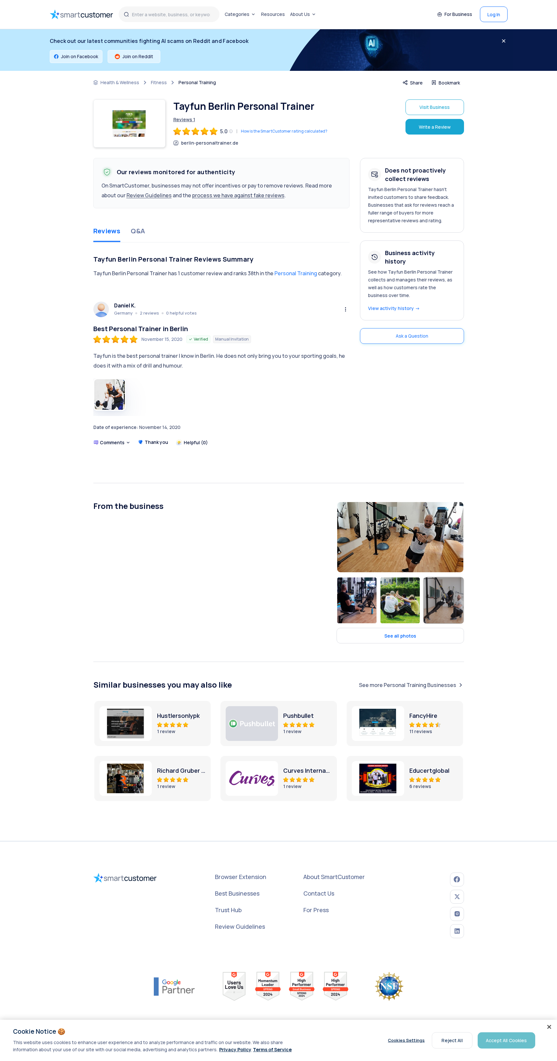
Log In (493, 14)
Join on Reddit (138, 56)
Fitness (159, 82)
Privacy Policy (235, 1049)
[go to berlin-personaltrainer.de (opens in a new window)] (129, 123)
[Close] (549, 1027)
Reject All (452, 1040)
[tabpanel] (221, 356)
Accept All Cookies (506, 1040)
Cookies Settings (406, 1040)
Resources (273, 14)
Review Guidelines (149, 195)
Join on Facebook (79, 56)
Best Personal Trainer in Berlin (140, 329)
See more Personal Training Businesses (407, 685)
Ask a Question (412, 336)
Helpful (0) (196, 442)
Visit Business (434, 107)
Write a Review (435, 127)
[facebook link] (457, 879)
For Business (458, 14)
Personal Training (197, 82)
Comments (112, 442)
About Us (300, 14)
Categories (237, 14)
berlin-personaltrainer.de (209, 143)
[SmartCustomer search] (126, 14)
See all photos (400, 636)
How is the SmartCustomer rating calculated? (284, 131)
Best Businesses (237, 893)
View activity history (394, 308)
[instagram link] (457, 914)
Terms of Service (272, 1049)
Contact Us (318, 893)
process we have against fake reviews (238, 195)
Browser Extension (240, 877)
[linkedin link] (457, 931)
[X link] (457, 897)
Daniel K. (125, 306)
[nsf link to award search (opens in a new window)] (389, 986)
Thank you (156, 442)
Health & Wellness (119, 82)
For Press (316, 910)
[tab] (107, 231)
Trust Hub (228, 910)
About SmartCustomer (334, 877)
